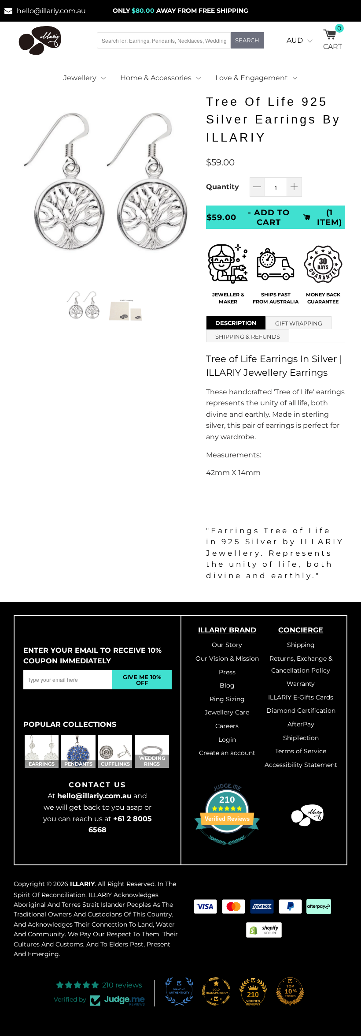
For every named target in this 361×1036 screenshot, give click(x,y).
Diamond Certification (300, 710)
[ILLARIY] (40, 40)
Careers (227, 726)
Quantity (222, 187)
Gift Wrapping (298, 323)
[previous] (25, 182)
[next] (188, 182)
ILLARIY (82, 884)
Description (236, 322)
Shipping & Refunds (247, 336)
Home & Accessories (156, 78)
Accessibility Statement (301, 765)
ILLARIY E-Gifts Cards (300, 697)
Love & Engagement (251, 78)
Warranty (301, 684)
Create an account (227, 753)
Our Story (227, 645)
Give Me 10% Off (142, 679)
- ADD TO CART (269, 217)
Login (227, 740)
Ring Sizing (227, 699)
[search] (164, 40)
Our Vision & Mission (227, 658)
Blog (227, 685)
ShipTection (301, 738)
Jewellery (79, 78)
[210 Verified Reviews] (227, 849)
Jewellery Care (227, 712)
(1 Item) (329, 217)
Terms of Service (300, 751)
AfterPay (300, 724)
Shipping (301, 645)
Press (227, 672)
